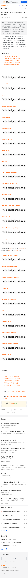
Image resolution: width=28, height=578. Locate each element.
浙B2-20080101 (15, 570)
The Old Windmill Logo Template (10, 205)
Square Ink (4, 73)
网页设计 (17, 250)
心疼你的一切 (4, 444)
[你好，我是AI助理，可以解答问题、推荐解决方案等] (19, 5)
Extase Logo (5, 150)
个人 (25, 8)
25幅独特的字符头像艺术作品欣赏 (12, 60)
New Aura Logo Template (8, 332)
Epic (2, 310)
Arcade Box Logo (6, 194)
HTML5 (20, 248)
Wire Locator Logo (6, 139)
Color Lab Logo (5, 84)
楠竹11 (2, 486)
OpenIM (2, 427)
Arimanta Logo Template (8, 299)
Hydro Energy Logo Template (9, 255)
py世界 (2, 503)
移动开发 (13, 412)
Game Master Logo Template (9, 343)
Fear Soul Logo (5, 216)
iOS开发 (20, 409)
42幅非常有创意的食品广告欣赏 (11, 380)
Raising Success (6, 354)
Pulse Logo (4, 239)
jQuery (9, 250)
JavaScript (8, 409)
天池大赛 (11, 562)
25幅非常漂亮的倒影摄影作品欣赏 (12, 62)
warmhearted (4, 478)
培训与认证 (15, 562)
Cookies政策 (13, 567)
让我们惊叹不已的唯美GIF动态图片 (12, 64)
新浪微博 (8, 554)
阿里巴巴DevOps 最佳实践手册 (8, 545)
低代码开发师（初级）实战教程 (8, 539)
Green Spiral (4, 161)
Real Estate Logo (6, 128)
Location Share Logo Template (10, 277)
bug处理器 (3, 461)
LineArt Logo (5, 288)
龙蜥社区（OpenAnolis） (6, 452)
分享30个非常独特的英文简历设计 (12, 58)
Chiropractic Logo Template (9, 266)
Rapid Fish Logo (6, 321)
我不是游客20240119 (5, 469)
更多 (2, 549)
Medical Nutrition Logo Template (10, 227)
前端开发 (10, 248)
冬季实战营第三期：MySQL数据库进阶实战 (11, 542)
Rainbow (3, 95)
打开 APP (24, 2)
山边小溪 (10, 402)
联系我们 (14, 558)
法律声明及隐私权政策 (5, 567)
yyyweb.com (11, 403)
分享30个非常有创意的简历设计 (11, 376)
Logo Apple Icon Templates (9, 172)
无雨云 (2, 436)
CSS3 (24, 248)
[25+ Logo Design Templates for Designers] (14, 90)
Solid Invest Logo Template (9, 183)
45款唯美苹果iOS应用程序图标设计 (12, 56)
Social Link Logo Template (8, 106)
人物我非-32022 (4, 494)
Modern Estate (5, 117)
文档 (2, 562)
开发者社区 (6, 562)
